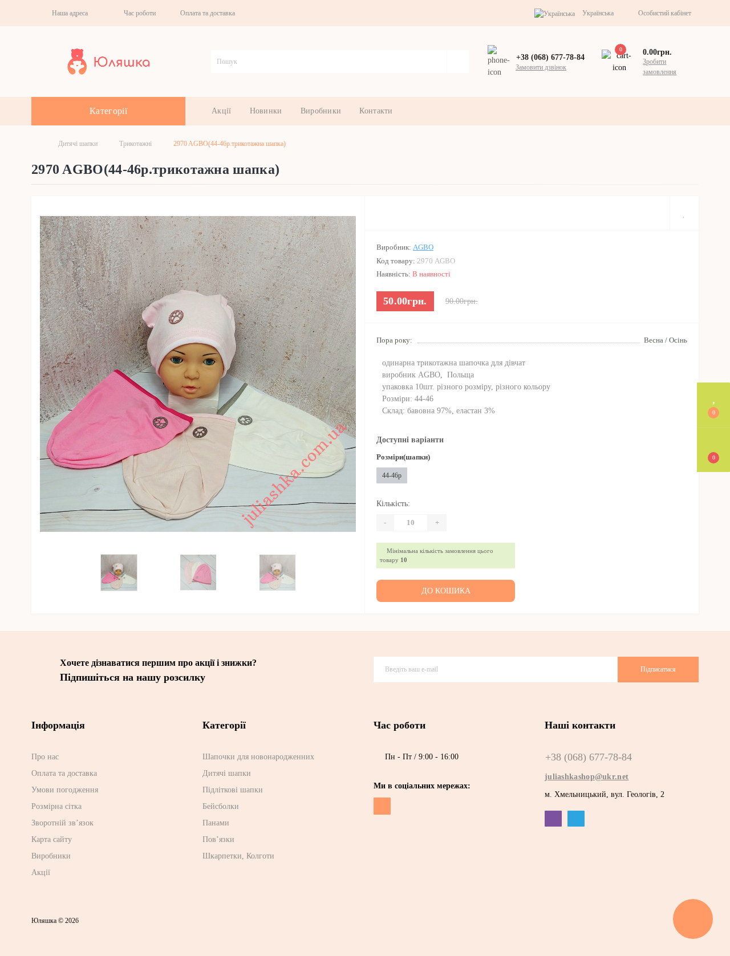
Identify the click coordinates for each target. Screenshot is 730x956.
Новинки (266, 111)
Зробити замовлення (659, 67)
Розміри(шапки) (403, 457)
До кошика (446, 591)
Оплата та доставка (207, 13)
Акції (222, 111)
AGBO (423, 247)
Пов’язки (218, 839)
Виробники (321, 111)
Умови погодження (64, 790)
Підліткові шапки (232, 790)
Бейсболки (220, 806)
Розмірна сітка (56, 806)
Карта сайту (51, 839)
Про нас (45, 756)
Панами (215, 823)
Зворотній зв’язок (62, 823)
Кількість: (393, 503)
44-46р (392, 475)
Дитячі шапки (78, 144)
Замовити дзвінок (541, 67)
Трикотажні (135, 144)
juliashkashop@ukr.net (586, 776)
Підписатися (658, 669)
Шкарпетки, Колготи (238, 856)
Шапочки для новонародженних (258, 756)
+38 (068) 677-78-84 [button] (588, 757)
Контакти (375, 111)
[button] (67, 13)
